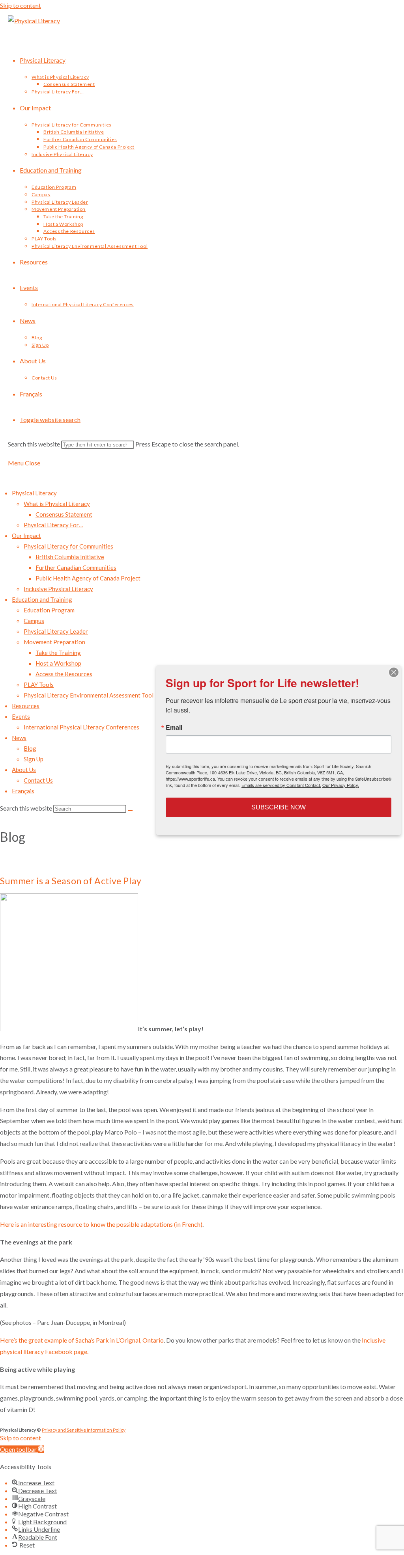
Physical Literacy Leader (56, 631)
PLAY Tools (39, 684)
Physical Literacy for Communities (68, 546)
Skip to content (20, 5)
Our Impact (26, 535)
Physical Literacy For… (53, 524)
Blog (30, 748)
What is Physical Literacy (57, 503)
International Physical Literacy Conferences (81, 727)
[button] (22, 1449)
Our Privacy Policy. (340, 785)
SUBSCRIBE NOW (278, 807)
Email (174, 727)
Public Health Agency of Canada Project (88, 578)
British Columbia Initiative (70, 556)
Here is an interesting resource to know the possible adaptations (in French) (101, 1224)
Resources (25, 705)
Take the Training (58, 652)
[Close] (393, 672)
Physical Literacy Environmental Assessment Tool (88, 695)
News (19, 737)
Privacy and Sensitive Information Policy (83, 1430)
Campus (34, 620)
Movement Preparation (54, 641)
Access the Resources (64, 673)
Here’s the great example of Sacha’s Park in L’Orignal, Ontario (82, 1340)
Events (21, 716)
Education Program (49, 610)
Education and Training (42, 599)
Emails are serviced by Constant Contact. (281, 785)
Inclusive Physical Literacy (58, 588)
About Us (24, 769)
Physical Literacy (34, 493)
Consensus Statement (64, 514)
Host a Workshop (58, 663)
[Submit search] (130, 810)
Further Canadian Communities (76, 567)
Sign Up (33, 759)
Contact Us (38, 780)
